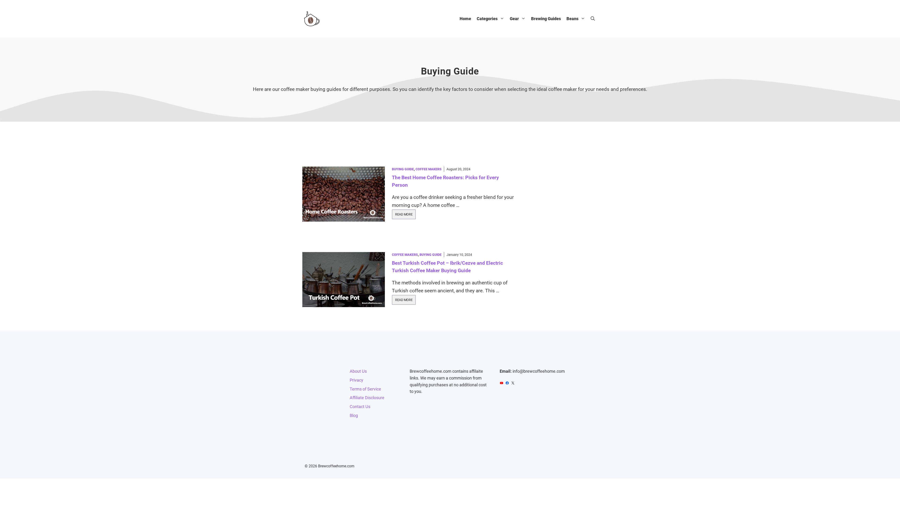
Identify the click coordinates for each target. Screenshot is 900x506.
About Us (358, 371)
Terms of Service (365, 389)
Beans (572, 18)
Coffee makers (429, 169)
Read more (403, 214)
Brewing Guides (546, 18)
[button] (593, 19)
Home (465, 18)
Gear (514, 18)
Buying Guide (403, 169)
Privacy (356, 380)
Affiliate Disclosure (367, 397)
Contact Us (360, 406)
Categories (487, 18)
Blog (354, 415)
